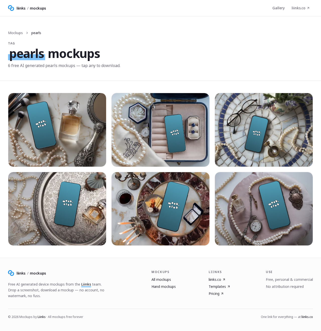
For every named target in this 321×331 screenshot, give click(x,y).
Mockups (15, 32)
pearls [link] (36, 32)
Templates (217, 286)
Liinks (86, 284)
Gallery (278, 8)
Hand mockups (163, 286)
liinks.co (298, 8)
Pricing (214, 293)
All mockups (161, 279)
